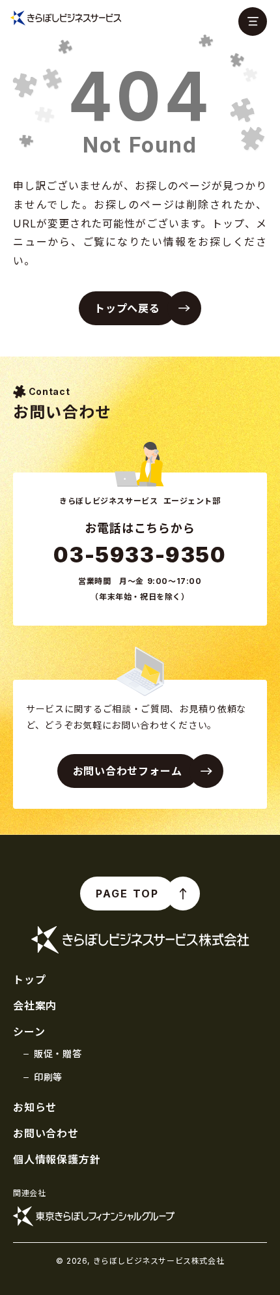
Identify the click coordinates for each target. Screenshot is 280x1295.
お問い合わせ (46, 1133)
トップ (29, 979)
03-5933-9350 (139, 555)
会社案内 (35, 1005)
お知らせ (35, 1107)
